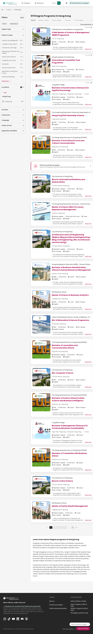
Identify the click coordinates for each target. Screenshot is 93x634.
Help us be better (83, 628)
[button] (4, 24)
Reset (22, 17)
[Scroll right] (91, 20)
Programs (27, 3)
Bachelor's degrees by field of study (79, 609)
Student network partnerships (58, 608)
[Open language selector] (66, 3)
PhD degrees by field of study (79, 613)
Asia (5, 92)
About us (51, 601)
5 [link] (65, 527)
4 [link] (61, 527)
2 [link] (54, 527)
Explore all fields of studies (78, 601)
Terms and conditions (68, 629)
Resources (40, 3)
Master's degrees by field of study (79, 605)
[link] (17, 10)
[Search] (59, 3)
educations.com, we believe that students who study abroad (22, 606)
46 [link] (72, 527)
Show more (5, 81)
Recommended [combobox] (86, 24)
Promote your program (56, 605)
